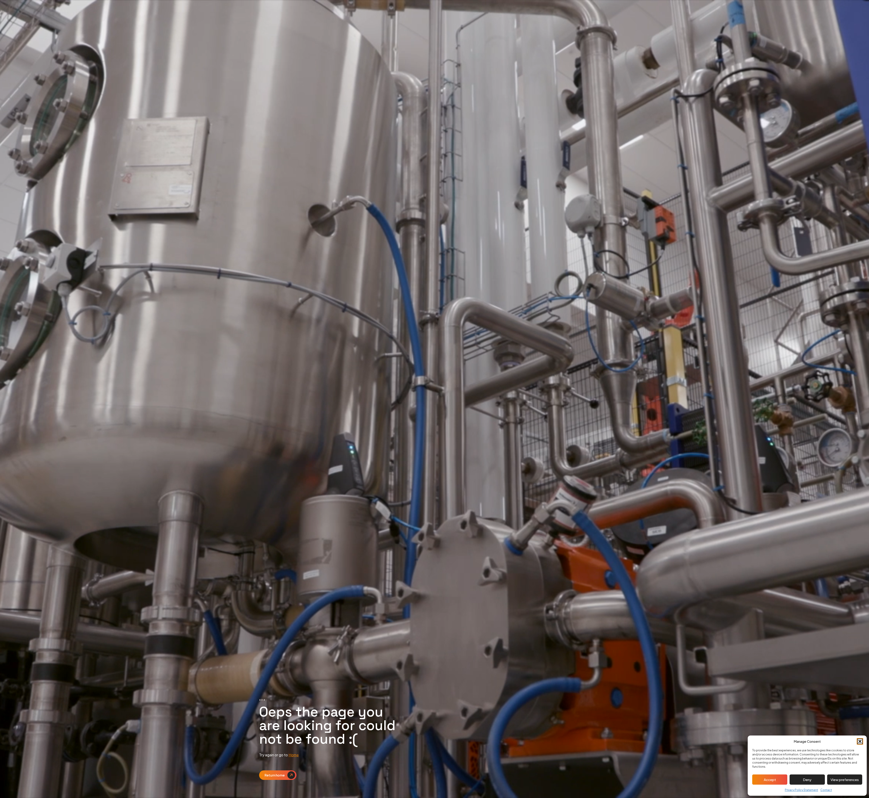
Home (294, 754)
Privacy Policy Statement (801, 790)
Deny (807, 779)
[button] (860, 741)
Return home (275, 775)
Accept (770, 779)
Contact (826, 790)
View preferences (845, 779)
